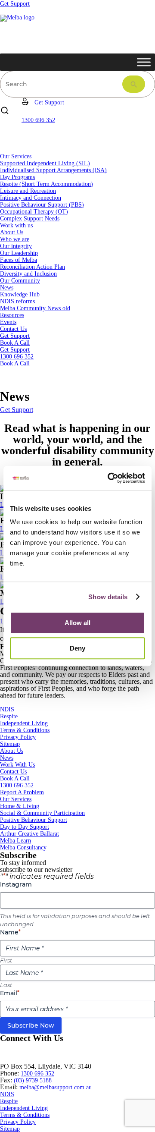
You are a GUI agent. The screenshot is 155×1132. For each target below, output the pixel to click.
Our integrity (16, 246)
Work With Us (17, 764)
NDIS (7, 709)
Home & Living (19, 806)
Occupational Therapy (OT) (34, 211)
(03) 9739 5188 (33, 1080)
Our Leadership (19, 253)
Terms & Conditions (25, 730)
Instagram (16, 884)
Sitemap (10, 744)
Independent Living (24, 723)
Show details (107, 597)
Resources (12, 315)
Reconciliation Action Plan (32, 267)
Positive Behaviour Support (33, 820)
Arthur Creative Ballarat (29, 833)
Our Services (15, 156)
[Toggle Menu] (144, 62)
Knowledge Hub (20, 294)
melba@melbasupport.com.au (55, 1087)
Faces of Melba (18, 260)
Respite (9, 716)
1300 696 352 (17, 785)
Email (9, 993)
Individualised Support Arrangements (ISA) (53, 170)
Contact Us (13, 329)
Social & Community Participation (42, 813)
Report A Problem (22, 792)
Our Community (20, 280)
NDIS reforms (17, 301)
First (6, 960)
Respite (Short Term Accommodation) (46, 184)
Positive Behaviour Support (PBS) (42, 204)
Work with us (16, 225)
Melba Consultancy (23, 847)
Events (8, 322)
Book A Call (15, 343)
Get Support (15, 3)
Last (6, 984)
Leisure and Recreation (28, 191)
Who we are (14, 239)
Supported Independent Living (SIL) (45, 163)
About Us (11, 232)
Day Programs (17, 177)
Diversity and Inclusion (28, 273)
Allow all (77, 622)
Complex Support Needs (29, 218)
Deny (77, 648)
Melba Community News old (35, 308)
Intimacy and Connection (30, 198)
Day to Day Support (24, 827)
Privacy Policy (18, 737)
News (6, 287)
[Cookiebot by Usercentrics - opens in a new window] (109, 478)
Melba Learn (15, 840)
